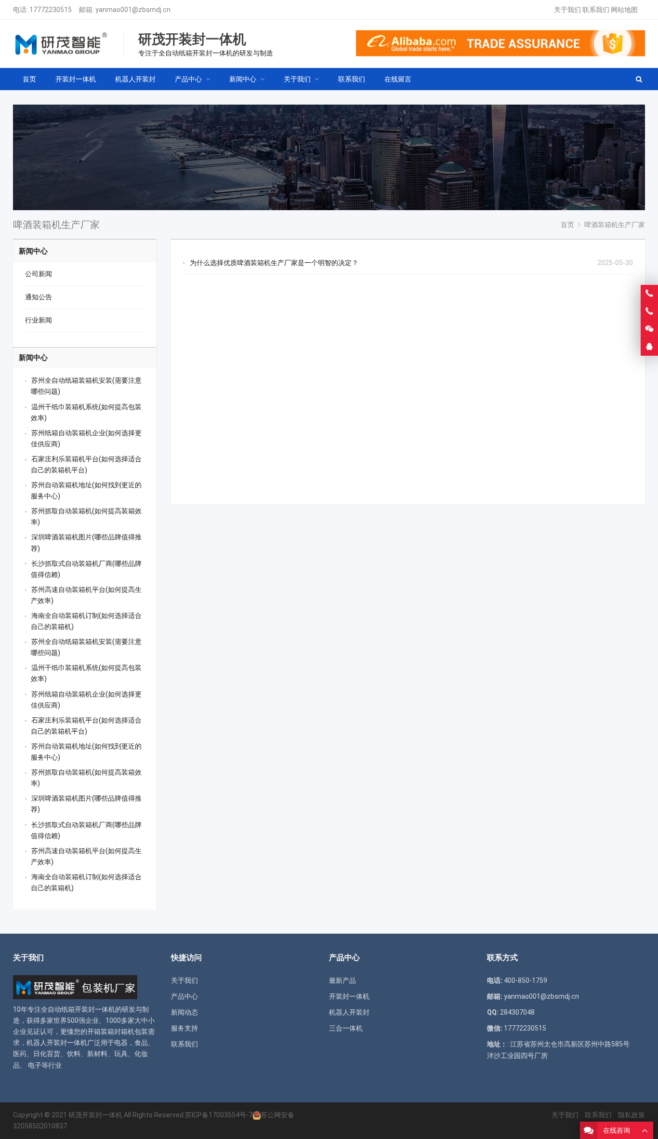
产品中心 (184, 996)
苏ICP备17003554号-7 (218, 1115)
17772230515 (50, 9)
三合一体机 (346, 1028)
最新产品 (342, 980)
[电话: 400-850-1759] (649, 293)
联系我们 (595, 9)
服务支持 (184, 1028)
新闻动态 (184, 1012)
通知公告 (38, 297)
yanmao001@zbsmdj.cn (133, 9)
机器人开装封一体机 (56, 1042)
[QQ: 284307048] (649, 347)
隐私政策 (631, 1115)
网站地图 (624, 9)
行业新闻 (38, 320)
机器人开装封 (349, 1012)
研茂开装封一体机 (95, 1115)
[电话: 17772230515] (649, 311)
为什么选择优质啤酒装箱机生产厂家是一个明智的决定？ (274, 263)
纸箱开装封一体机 (88, 1009)
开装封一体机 (349, 996)
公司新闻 (38, 274)
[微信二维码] (649, 329)
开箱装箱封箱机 (110, 1031)
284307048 (517, 1012)
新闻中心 (33, 251)
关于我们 (567, 9)
